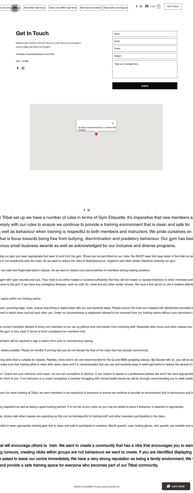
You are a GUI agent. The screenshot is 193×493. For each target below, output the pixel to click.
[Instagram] (141, 6)
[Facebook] (136, 6)
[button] (159, 6)
